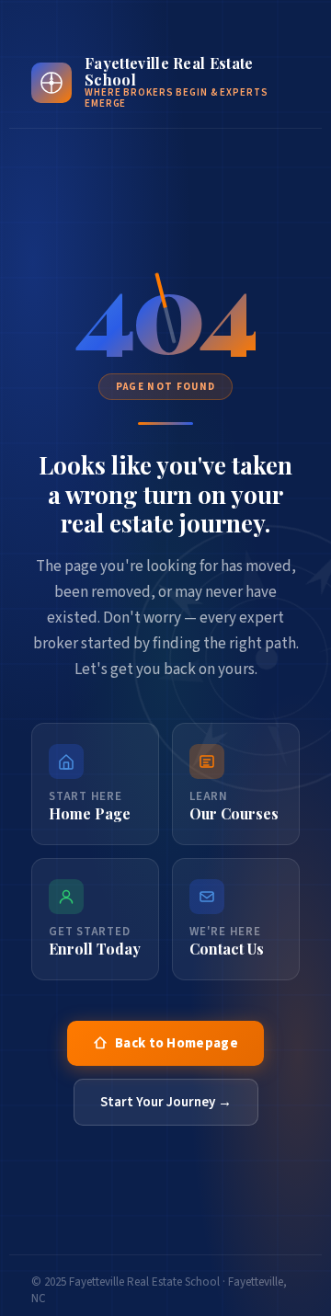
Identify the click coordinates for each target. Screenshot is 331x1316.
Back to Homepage (176, 1043)
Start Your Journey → (166, 1102)
